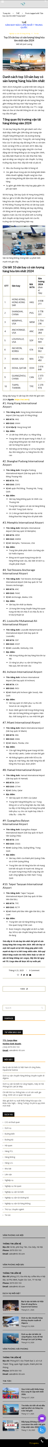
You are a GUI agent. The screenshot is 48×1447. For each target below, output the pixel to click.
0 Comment (34, 970)
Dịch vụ (8, 1128)
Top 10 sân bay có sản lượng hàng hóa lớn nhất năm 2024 (24, 39)
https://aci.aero (22, 399)
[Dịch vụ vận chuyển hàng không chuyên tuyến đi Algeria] (11, 1321)
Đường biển (10, 1133)
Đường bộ (9, 1139)
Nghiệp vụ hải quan (13, 1186)
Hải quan (8, 1145)
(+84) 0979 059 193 (11, 1047)
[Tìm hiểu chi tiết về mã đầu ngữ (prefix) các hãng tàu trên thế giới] (11, 1409)
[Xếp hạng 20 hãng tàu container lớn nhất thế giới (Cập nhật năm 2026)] (11, 1425)
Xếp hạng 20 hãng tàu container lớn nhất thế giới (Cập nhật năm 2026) (33, 1424)
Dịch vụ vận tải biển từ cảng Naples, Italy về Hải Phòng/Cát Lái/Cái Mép (32, 1336)
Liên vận (8, 1174)
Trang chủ (6, 13)
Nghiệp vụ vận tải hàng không (19, 33)
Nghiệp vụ (9, 1180)
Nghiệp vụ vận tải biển (14, 1192)
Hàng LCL (9, 1163)
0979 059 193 (15, 1250)
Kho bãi (8, 1168)
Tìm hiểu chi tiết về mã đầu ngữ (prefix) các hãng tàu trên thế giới (33, 1408)
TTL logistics (34, 1443)
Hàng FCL (9, 1151)
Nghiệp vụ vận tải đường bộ (17, 1197)
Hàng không (10, 1157)
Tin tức (36, 33)
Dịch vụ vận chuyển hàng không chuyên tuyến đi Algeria (32, 1320)
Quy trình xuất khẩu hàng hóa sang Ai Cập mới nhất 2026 (32, 1391)
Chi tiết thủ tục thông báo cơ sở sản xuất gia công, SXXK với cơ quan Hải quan (22, 1093)
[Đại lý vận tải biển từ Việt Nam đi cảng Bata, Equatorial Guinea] (11, 1305)
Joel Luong (27, 44)
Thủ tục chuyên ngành (14, 1209)
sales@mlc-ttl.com (17, 1050)
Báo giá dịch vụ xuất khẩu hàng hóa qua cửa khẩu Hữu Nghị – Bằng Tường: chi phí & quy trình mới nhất (24, 1103)
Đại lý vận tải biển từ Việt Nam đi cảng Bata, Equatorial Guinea (32, 1304)
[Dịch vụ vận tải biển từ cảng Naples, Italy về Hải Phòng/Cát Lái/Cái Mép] (11, 1338)
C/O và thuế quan (12, 1122)
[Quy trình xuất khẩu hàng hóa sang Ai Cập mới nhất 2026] (11, 1393)
